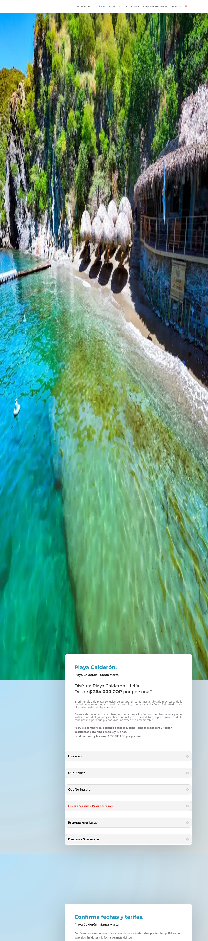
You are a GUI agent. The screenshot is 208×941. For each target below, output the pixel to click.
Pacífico (113, 6)
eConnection (84, 6)
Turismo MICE (131, 6)
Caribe (98, 6)
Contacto (176, 6)
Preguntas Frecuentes (155, 6)
